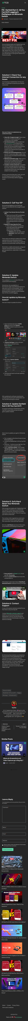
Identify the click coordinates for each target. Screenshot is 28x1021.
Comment (6, 807)
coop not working (7, 690)
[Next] (24, 755)
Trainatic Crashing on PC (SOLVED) (21, 726)
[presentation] (14, 749)
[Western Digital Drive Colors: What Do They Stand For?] (12, 897)
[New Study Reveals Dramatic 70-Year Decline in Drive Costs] (12, 930)
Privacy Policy (15, 1005)
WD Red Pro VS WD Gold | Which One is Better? (14, 922)
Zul (7, 763)
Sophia (6, 19)
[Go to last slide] (4, 755)
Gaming (3, 7)
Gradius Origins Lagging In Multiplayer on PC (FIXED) (6, 727)
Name (5, 827)
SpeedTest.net (10, 143)
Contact (9, 1005)
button (17, 573)
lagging (19, 692)
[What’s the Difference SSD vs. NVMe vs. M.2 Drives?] (12, 983)
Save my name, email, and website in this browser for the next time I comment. (15, 845)
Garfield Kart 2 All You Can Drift (9, 692)
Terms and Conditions (7, 1007)
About (3, 1005)
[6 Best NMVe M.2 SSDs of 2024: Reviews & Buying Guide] (12, 861)
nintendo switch (12, 695)
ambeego (19, 1017)
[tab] (11, 769)
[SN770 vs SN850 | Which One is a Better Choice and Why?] (12, 879)
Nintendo (11, 280)
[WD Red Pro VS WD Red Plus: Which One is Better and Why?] (12, 966)
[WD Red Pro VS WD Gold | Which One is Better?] (12, 915)
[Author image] (2, 19)
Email (4, 834)
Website (5, 840)
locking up (5, 695)
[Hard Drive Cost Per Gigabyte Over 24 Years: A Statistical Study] (12, 948)
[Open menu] (25, 3)
